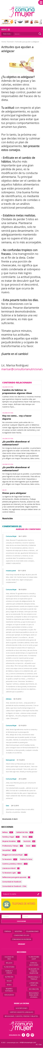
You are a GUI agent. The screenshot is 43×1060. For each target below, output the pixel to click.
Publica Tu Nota (26, 859)
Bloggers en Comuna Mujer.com (34, 971)
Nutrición (10, 42)
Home (3, 42)
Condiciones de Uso (21, 935)
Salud (30, 846)
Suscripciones (21, 1008)
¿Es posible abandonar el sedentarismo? (16, 443)
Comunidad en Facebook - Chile (14, 886)
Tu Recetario (9, 859)
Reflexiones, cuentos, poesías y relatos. (21, 1016)
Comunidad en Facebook (11, 882)
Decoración (34, 989)
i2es (40, 1044)
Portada (8, 931)
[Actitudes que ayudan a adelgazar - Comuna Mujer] (21, 12)
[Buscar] (40, 34)
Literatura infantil (10, 868)
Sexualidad (8, 850)
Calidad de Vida (24, 832)
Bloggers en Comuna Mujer (14, 855)
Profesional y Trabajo (12, 846)
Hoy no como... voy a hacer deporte (17, 417)
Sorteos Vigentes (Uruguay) (21, 1012)
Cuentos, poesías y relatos (14, 864)
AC (37, 1044)
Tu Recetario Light (11, 873)
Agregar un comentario (28, 529)
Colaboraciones (32, 931)
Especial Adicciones (33, 964)
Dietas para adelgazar (14, 493)
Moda (27, 837)
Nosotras (18, 931)
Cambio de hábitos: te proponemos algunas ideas (17, 391)
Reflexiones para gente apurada (15, 877)
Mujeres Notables (11, 841)
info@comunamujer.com (28, 1042)
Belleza (7, 832)
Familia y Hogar (10, 837)
